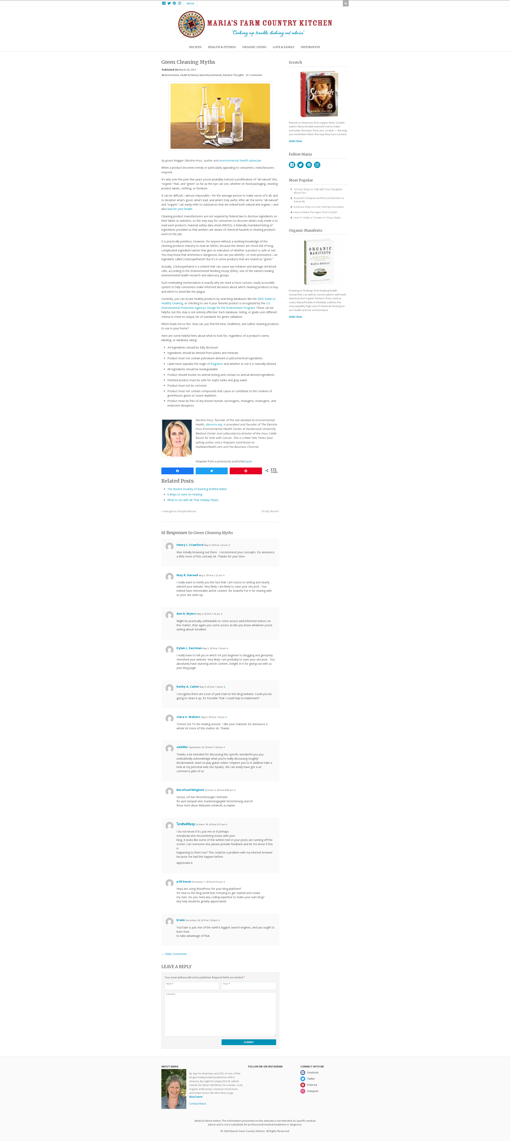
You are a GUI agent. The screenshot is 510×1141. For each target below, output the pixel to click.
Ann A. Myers (186, 613)
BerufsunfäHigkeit (190, 790)
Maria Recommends (210, 75)
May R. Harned (187, 575)
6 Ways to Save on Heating (184, 494)
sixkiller (182, 747)
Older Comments (174, 954)
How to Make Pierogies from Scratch (315, 212)
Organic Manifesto (305, 230)
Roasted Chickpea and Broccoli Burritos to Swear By (319, 199)
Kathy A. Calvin (188, 686)
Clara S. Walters (188, 717)
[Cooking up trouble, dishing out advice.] (255, 37)
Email (226, 983)
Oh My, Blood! (269, 511)
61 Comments (254, 75)
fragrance (217, 364)
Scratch (295, 62)
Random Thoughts (233, 75)
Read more (196, 1097)
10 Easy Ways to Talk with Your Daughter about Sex (318, 190)
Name (169, 983)
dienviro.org (214, 424)
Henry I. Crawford (190, 545)
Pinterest (309, 165)
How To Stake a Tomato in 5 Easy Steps (317, 217)
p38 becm (184, 881)
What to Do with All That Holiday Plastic (193, 500)
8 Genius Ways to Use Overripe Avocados (319, 207)
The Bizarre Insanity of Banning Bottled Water (197, 489)
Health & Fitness (189, 75)
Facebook (292, 165)
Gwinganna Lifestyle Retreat (179, 511)
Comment (170, 994)
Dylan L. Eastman (189, 648)
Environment (172, 75)
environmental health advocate (240, 160)
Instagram (317, 165)
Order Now (295, 141)
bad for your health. (180, 209)
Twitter (300, 165)
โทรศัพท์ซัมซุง (186, 824)
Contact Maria (197, 1103)
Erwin (181, 920)
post (249, 461)
